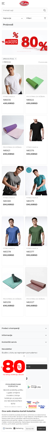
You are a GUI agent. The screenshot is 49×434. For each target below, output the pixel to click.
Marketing (19, 428)
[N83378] (13, 231)
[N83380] (13, 181)
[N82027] (36, 282)
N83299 (7, 302)
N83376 (30, 150)
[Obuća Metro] (24, 3)
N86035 (7, 100)
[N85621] (13, 130)
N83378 (7, 252)
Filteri (28, 18)
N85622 (30, 100)
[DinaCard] (36, 402)
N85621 (6, 150)
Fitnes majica (9, 96)
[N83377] (36, 231)
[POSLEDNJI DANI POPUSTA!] (13, 367)
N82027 (30, 302)
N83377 (30, 252)
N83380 (7, 201)
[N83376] (36, 130)
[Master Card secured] (33, 407)
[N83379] (36, 181)
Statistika (8, 428)
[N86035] (13, 79)
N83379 (30, 201)
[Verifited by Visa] (41, 407)
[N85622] (36, 79)
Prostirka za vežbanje (36, 96)
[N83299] (13, 282)
